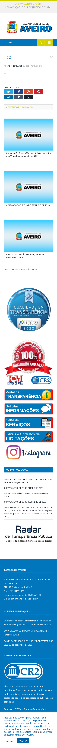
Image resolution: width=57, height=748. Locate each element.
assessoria (37, 690)
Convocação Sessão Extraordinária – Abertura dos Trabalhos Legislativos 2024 (29, 154)
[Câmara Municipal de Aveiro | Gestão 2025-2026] (28, 26)
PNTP (17, 709)
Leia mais (37, 731)
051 (6, 74)
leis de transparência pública (33, 697)
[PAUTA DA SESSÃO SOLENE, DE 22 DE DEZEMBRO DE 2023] (28, 236)
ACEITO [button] (23, 740)
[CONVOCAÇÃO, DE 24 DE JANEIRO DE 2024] (28, 187)
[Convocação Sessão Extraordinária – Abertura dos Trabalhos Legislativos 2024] (28, 135)
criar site (23, 686)
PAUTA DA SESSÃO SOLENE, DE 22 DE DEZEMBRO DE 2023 (25, 256)
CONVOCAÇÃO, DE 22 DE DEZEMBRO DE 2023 (25, 501)
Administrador (15, 66)
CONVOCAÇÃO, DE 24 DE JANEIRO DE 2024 (27, 7)
